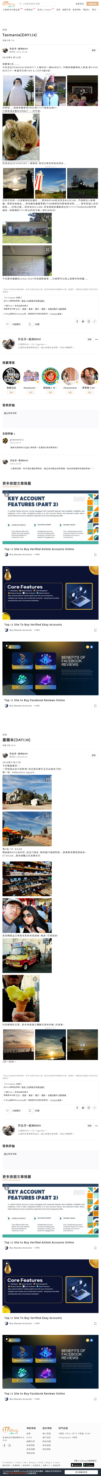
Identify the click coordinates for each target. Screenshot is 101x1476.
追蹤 (94, 50)
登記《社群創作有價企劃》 (33, 300)
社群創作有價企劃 (11, 9)
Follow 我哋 (55, 313)
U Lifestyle (8, 1462)
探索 (58, 9)
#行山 (68, 1433)
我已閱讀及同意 (81, 1472)
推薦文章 (66, 9)
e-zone (56, 1462)
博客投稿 (30, 1453)
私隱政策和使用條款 (17, 1473)
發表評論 (10, 413)
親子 (37, 309)
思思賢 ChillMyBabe (89, 387)
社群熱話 (28, 9)
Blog (49, 1462)
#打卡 (74, 1433)
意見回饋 (30, 1449)
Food (42, 1462)
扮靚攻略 (52, 309)
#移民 (74, 1437)
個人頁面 (46, 1433)
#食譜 (81, 1433)
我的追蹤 (46, 1445)
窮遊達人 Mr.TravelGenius (50, 387)
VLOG (29, 1437)
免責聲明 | (18, 1465)
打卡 (18, 309)
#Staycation (65, 1437)
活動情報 (62, 309)
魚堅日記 (11, 387)
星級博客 (77, 9)
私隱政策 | (38, 1465)
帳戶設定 (46, 1437)
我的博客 (46, 1449)
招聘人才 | (48, 1465)
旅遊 (4, 29)
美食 (31, 309)
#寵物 (61, 1433)
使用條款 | (28, 1465)
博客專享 (87, 9)
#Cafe (87, 1433)
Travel (19, 1462)
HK (26, 1462)
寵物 (43, 309)
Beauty (33, 1462)
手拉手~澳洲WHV (18, 48)
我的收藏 (46, 1441)
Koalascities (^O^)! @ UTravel (31, 387)
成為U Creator (44, 9)
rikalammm (70, 387)
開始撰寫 (92, 3)
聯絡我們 (57, 1465)
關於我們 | (7, 1465)
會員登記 (80, 3)
